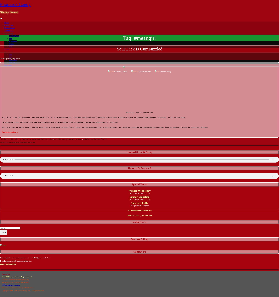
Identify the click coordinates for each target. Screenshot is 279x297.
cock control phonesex (39, 139)
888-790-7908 (11, 264)
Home (6, 23)
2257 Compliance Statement (11, 285)
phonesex (31, 142)
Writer (17, 59)
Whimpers (13, 41)
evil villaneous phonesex (91, 139)
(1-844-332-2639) (146, 216)
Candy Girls (8, 25)
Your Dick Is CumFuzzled (139, 49)
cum (17, 142)
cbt (20, 139)
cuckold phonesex (60, 139)
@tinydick (4, 142)
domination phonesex (75, 139)
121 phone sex (5, 139)
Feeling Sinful (9, 28)
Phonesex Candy (15, 4)
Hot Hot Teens (14, 36)
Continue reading (10, 132)
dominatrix (23, 142)
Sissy (10, 39)
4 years (7, 59)
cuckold (50, 139)
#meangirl (12, 142)
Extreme (104, 139)
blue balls (14, 139)
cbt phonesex (26, 139)
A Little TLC (9, 31)
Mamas (11, 44)
